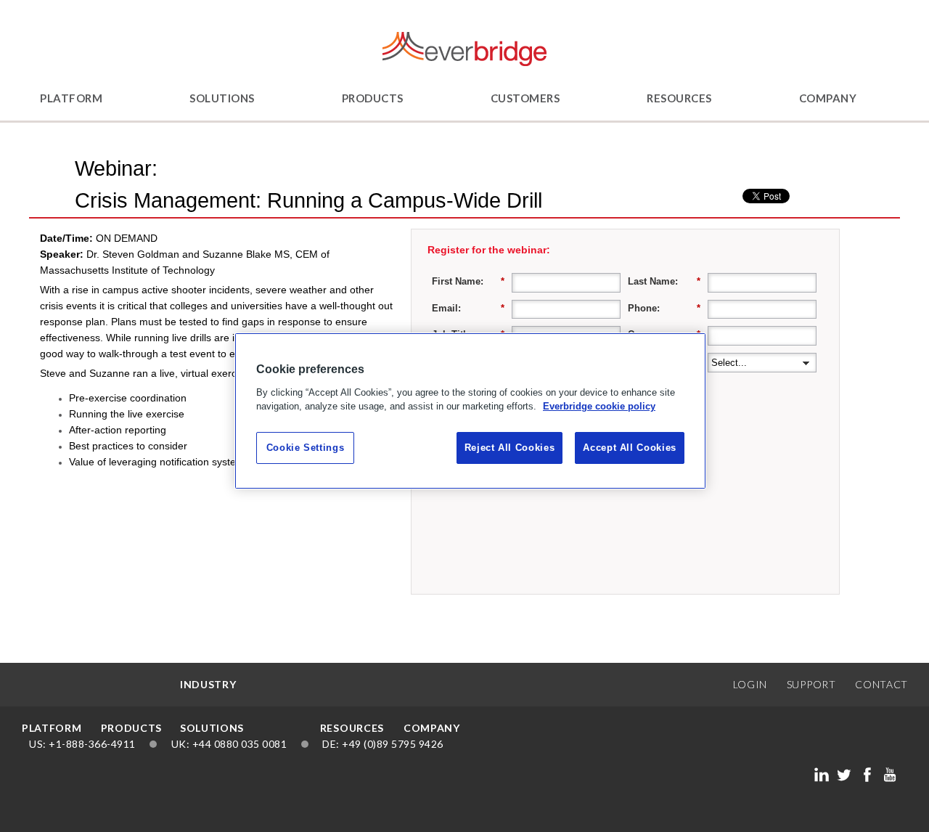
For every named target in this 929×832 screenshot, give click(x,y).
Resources (679, 98)
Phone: (664, 308)
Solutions (222, 98)
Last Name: (664, 281)
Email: (468, 308)
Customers (525, 98)
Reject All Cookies (509, 447)
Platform (71, 98)
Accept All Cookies (629, 447)
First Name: (468, 281)
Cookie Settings (305, 447)
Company (828, 98)
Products (373, 98)
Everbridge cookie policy (599, 406)
